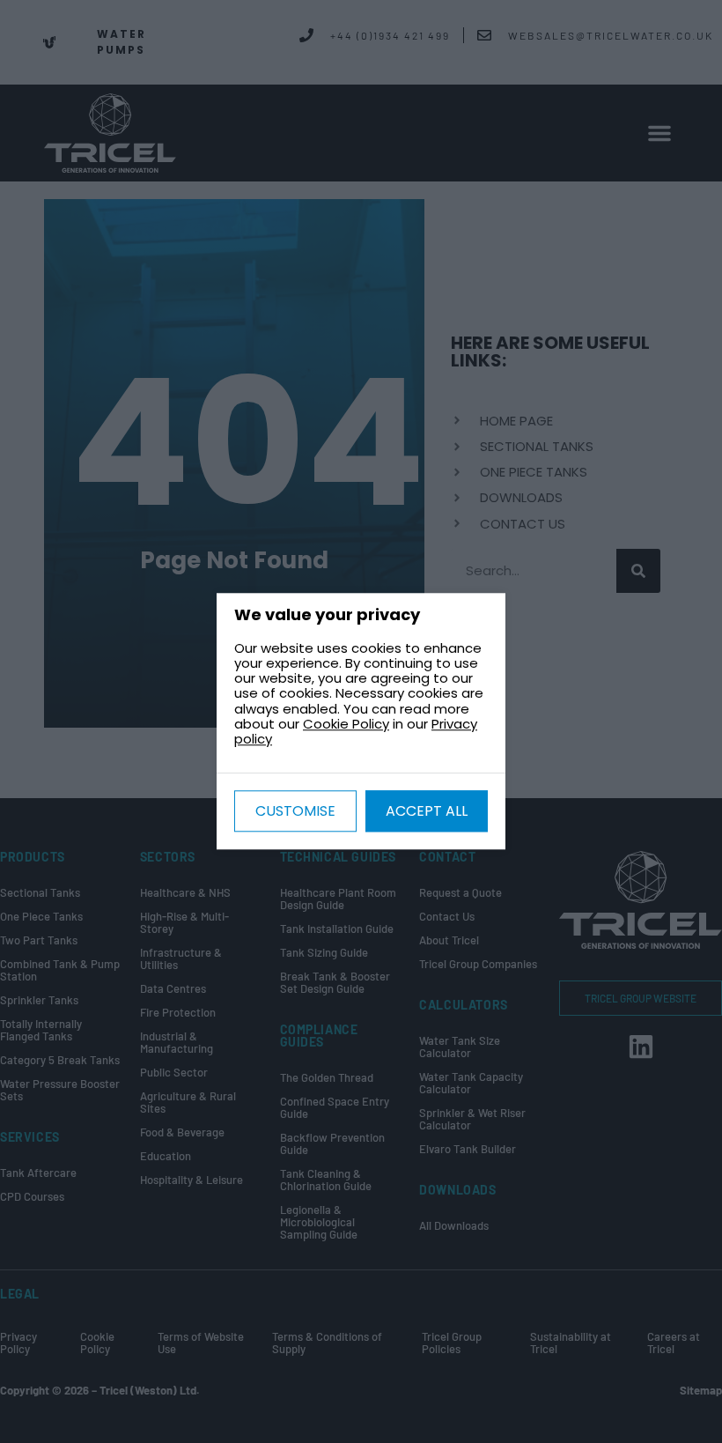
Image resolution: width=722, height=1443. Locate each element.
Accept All (427, 812)
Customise (295, 812)
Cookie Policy (346, 723)
